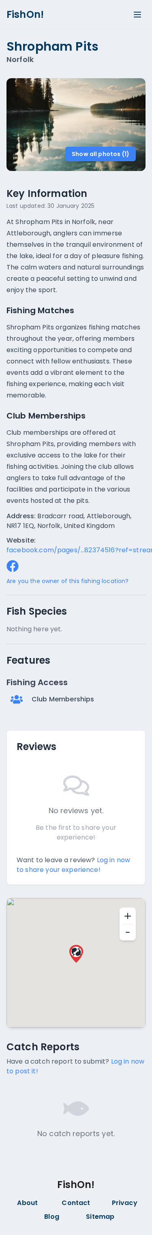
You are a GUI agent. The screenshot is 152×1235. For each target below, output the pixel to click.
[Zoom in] (127, 915)
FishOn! (25, 14)
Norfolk (20, 59)
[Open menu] (137, 14)
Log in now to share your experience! (73, 864)
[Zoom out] (127, 932)
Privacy (124, 1202)
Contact (76, 1202)
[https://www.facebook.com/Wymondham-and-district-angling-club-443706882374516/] (12, 566)
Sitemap (100, 1216)
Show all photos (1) (100, 154)
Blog (51, 1216)
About (27, 1202)
